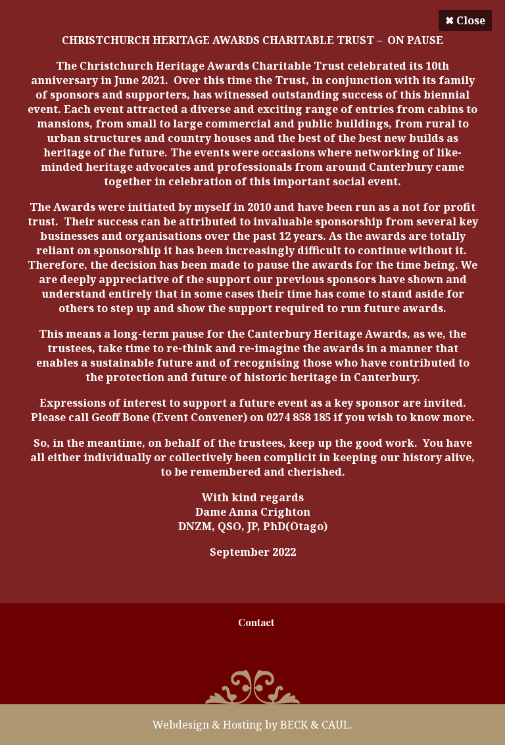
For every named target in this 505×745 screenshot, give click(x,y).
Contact (256, 622)
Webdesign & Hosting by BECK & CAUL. (252, 724)
